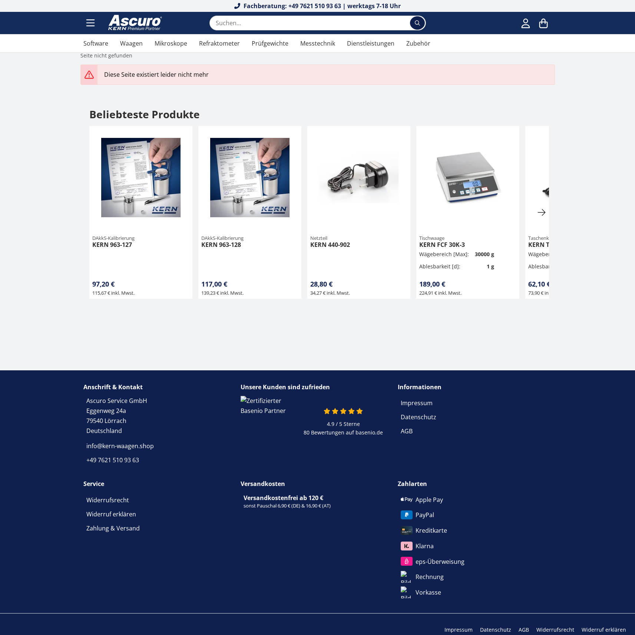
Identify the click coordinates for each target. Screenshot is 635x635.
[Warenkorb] (543, 23)
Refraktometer (219, 43)
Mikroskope (171, 43)
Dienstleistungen (370, 43)
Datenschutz (418, 417)
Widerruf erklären (111, 514)
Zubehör (418, 43)
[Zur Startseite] (134, 23)
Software (95, 43)
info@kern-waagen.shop (120, 446)
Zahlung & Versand (113, 528)
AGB (407, 431)
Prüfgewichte (270, 43)
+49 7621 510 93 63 (112, 460)
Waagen (131, 43)
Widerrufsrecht (107, 500)
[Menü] (91, 23)
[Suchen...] (417, 23)
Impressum (417, 403)
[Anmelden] (525, 23)
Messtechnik (317, 43)
